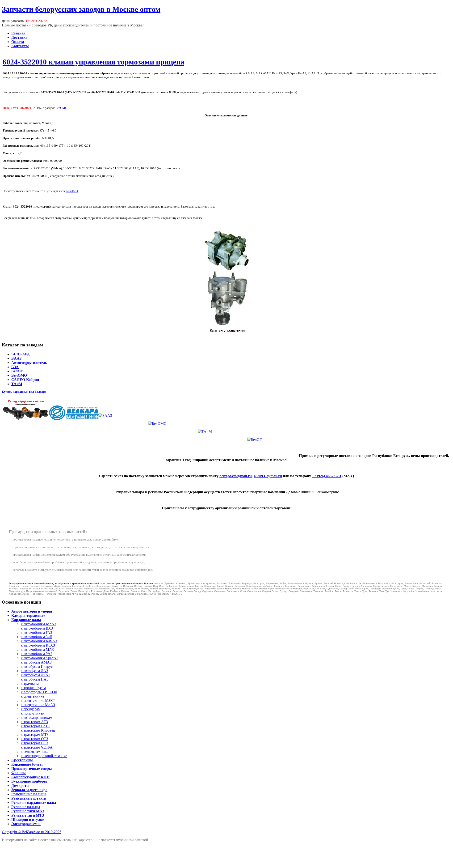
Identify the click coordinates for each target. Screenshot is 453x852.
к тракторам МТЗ (35, 735)
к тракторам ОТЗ (34, 739)
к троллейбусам (33, 688)
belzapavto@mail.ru (235, 476)
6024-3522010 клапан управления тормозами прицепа (93, 62)
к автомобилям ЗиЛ (36, 637)
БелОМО (61, 108)
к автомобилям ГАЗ (36, 632)
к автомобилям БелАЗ (38, 624)
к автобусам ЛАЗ (34, 671)
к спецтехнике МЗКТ (38, 701)
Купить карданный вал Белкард (24, 391)
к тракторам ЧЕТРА (37, 747)
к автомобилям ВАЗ (37, 628)
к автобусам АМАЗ (36, 662)
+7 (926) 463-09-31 (326, 476)
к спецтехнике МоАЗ (38, 705)
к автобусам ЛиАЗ (35, 675)
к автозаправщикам (36, 718)
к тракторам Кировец (38, 730)
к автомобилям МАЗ (37, 650)
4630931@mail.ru (268, 476)
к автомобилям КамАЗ (39, 641)
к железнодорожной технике (44, 756)
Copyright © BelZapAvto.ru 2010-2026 (31, 832)
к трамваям (30, 684)
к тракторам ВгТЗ (35, 726)
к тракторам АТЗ (34, 722)
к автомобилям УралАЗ (39, 658)
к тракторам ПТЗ (34, 743)
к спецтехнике (32, 696)
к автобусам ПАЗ (34, 679)
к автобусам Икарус (37, 667)
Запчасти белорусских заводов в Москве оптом (81, 9)
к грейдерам (30, 709)
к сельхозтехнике (34, 752)
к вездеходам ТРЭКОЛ (39, 692)
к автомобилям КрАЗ (38, 645)
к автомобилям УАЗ (36, 654)
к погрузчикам (32, 713)
